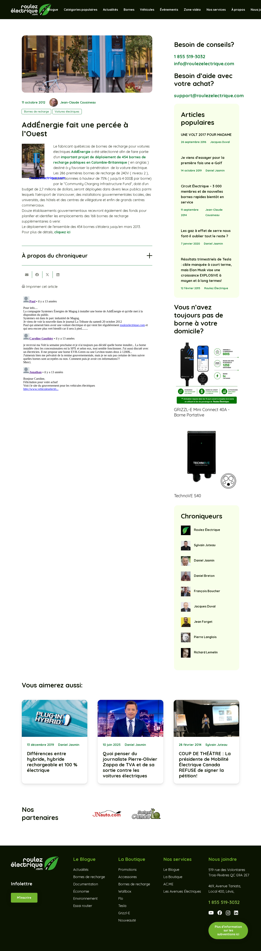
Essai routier (82, 906)
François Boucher (207, 591)
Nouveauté (127, 920)
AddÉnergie (80, 151)
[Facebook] (219, 912)
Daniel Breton (204, 576)
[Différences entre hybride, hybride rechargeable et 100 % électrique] (54, 742)
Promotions (127, 869)
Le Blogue (171, 869)
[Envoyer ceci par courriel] (27, 274)
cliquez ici (62, 232)
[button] (156, 9)
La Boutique (172, 877)
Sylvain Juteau (205, 545)
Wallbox (124, 891)
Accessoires (127, 877)
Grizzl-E (124, 913)
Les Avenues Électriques (182, 891)
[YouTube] (211, 912)
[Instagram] (228, 913)
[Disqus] (87, 342)
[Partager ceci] (37, 274)
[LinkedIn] (236, 912)
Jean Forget (203, 622)
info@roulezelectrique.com (204, 63)
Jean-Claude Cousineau (78, 102)
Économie (81, 891)
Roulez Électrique (216, 288)
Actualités (80, 869)
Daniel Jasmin (215, 170)
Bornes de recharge (89, 877)
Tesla (122, 906)
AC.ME (168, 884)
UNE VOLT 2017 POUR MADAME (206, 134)
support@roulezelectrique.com (209, 95)
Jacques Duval (220, 142)
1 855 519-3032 (189, 56)
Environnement (85, 898)
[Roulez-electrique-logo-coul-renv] (31, 9)
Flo (120, 898)
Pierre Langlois (205, 637)
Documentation (85, 884)
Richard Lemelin (206, 652)
